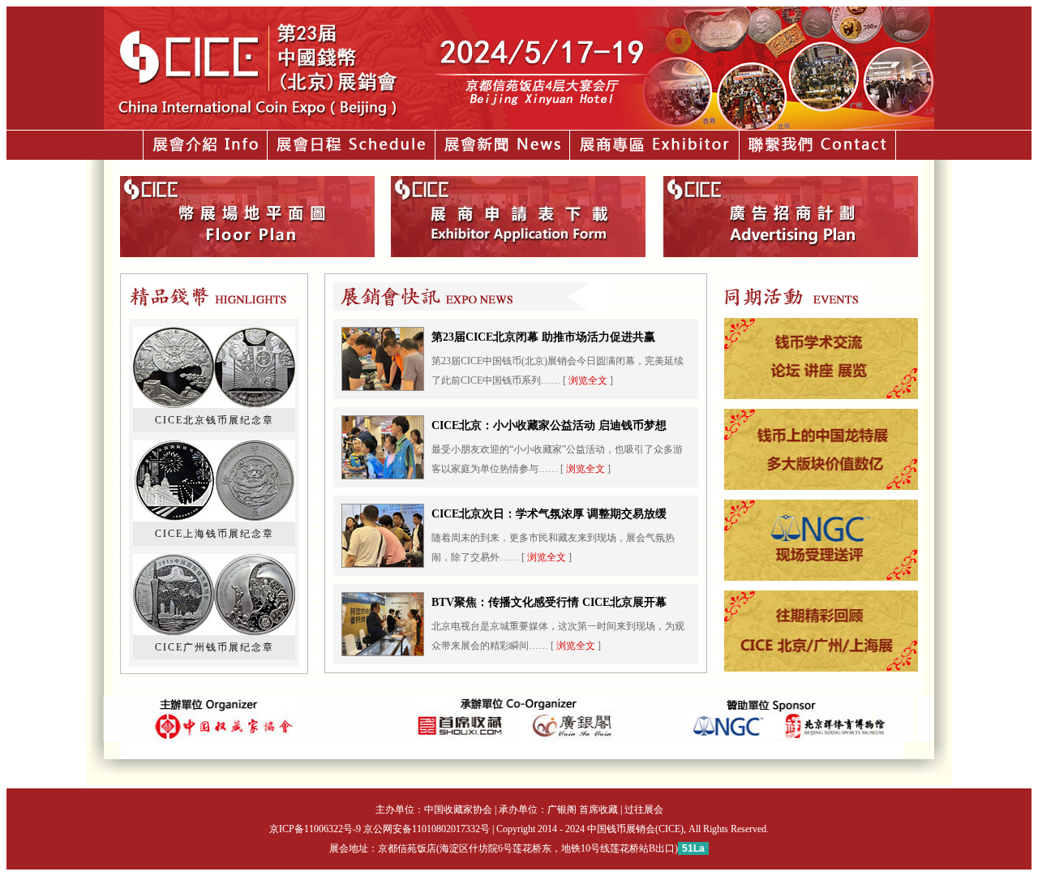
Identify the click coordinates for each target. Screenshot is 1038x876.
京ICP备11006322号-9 (315, 829)
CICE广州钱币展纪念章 (214, 647)
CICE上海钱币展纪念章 (214, 533)
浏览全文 (587, 380)
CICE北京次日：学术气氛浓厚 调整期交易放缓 (549, 514)
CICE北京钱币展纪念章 (214, 420)
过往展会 (643, 809)
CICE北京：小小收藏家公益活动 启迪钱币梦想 (549, 425)
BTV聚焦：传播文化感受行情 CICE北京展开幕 (549, 602)
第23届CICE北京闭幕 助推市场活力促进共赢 (543, 337)
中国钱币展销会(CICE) (635, 829)
